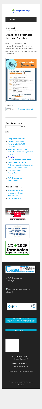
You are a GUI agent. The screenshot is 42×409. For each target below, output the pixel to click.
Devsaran (21, 385)
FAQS (27, 149)
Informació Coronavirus (16, 149)
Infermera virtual (13, 196)
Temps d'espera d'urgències (17, 162)
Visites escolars (13, 181)
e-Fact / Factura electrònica (17, 167)
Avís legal (11, 281)
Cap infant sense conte (16, 141)
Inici (6, 30)
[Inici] (21, 11)
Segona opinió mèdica (15, 190)
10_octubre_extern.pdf (25, 109)
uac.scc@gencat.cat (21, 366)
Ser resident (12, 147)
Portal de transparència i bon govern (20, 165)
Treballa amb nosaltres (15, 170)
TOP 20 (10, 175)
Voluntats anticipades (15, 193)
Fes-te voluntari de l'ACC (16, 144)
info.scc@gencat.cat (21, 359)
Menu (12, 19)
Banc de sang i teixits (15, 198)
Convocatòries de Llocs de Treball (19, 160)
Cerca (23, 126)
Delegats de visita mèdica (16, 139)
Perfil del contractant (15, 178)
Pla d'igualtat (12, 173)
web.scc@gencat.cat (26, 371)
